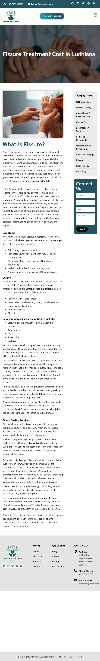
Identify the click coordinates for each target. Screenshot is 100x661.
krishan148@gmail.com (42, 4)
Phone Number (87, 570)
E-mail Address (87, 580)
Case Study (58, 566)
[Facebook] (72, 3)
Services (37, 561)
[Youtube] (94, 3)
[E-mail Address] (75, 580)
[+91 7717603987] (5, 4)
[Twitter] (83, 3)
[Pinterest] (88, 3)
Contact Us (39, 566)
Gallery (55, 561)
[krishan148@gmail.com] (29, 4)
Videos (55, 556)
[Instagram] (78, 3)
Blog (54, 551)
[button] (95, 15)
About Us (37, 556)
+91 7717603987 (15, 4)
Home (36, 551)
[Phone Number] (75, 570)
